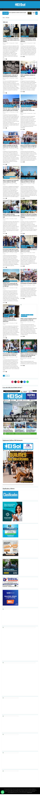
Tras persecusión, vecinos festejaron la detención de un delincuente (9, 320)
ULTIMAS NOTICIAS (24, 72)
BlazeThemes (29, 792)
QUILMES (9, 36)
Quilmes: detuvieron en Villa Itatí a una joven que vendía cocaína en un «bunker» (11, 40)
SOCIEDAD (8, 72)
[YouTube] (18, 382)
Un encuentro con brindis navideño (29, 283)
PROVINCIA (23, 71)
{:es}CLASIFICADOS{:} (24, 210)
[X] (21, 382)
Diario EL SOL (6, 43)
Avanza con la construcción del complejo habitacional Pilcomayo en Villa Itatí (10, 285)
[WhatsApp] (27, 382)
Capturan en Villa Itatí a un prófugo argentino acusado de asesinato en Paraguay (29, 216)
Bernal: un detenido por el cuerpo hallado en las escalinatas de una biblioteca (28, 40)
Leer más (4, 58)
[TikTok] (15, 382)
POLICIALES (5, 36)
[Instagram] (12, 382)
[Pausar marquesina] (36, 13)
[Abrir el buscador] (35, 9)
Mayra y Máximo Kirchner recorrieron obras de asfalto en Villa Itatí (11, 216)
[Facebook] (24, 382)
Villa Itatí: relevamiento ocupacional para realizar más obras (27, 110)
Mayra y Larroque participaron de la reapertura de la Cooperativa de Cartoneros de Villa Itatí (29, 355)
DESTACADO (5, 105)
